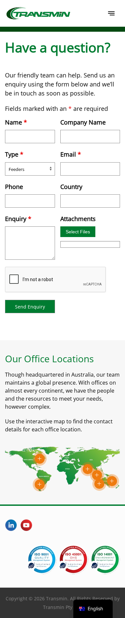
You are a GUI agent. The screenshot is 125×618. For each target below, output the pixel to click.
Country (71, 187)
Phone (14, 187)
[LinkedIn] (11, 525)
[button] (111, 13)
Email (70, 154)
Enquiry (18, 219)
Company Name (83, 122)
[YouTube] (26, 525)
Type (14, 154)
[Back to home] (38, 13)
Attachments (78, 219)
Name (16, 122)
